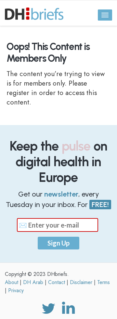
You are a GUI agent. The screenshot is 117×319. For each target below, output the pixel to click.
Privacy (16, 290)
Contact (56, 282)
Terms (103, 282)
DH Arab (33, 282)
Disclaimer (81, 282)
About (11, 282)
